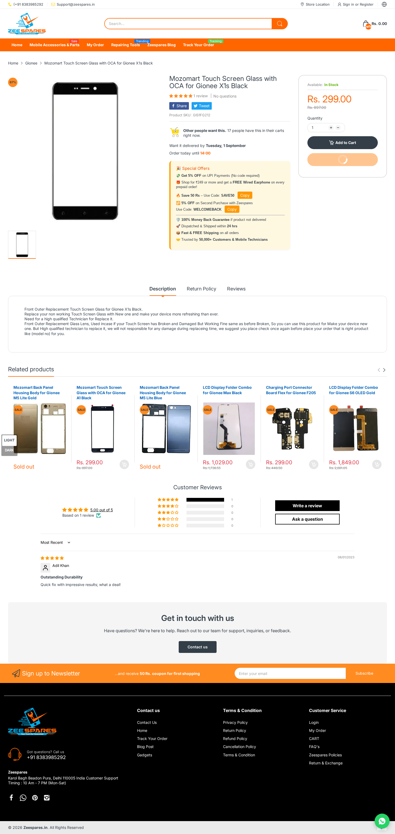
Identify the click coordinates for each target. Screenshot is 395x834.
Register (367, 4)
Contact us (198, 647)
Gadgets (144, 755)
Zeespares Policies (325, 755)
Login (314, 722)
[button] (181, 96)
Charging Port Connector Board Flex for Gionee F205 (291, 390)
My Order (317, 730)
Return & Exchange (326, 763)
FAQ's (314, 746)
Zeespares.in (35, 827)
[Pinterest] (35, 798)
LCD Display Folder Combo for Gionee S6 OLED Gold (353, 390)
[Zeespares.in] (27, 23)
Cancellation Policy (239, 746)
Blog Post (145, 746)
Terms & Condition (239, 755)
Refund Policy (235, 738)
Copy (245, 195)
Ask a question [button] (307, 519)
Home (142, 730)
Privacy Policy (235, 722)
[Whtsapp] (23, 798)
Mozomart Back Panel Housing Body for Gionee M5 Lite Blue (163, 392)
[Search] (280, 23)
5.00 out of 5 (101, 510)
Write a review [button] (307, 505)
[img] (52, 558)
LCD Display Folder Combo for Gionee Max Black (227, 390)
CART (314, 738)
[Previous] (384, 370)
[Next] (379, 370)
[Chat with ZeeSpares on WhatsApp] (382, 821)
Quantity (314, 118)
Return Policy (234, 730)
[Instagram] (47, 798)
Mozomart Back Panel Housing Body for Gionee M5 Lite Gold (36, 392)
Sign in (349, 4)
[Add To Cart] (124, 464)
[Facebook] (11, 798)
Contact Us (147, 722)
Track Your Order (152, 738)
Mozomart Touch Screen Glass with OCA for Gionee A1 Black (101, 392)
